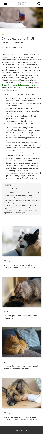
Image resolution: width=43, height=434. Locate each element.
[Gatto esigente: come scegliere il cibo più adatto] (21, 307)
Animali (5, 34)
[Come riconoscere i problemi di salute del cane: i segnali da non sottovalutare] (21, 409)
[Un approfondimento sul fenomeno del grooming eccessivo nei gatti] (21, 358)
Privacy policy (19, 430)
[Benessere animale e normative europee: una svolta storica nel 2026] (21, 257)
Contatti (26, 430)
